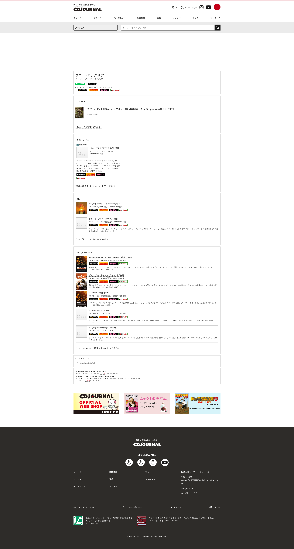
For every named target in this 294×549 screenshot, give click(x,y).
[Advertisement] (147, 53)
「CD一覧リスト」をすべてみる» (91, 239)
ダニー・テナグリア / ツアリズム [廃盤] (105, 148)
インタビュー (119, 17)
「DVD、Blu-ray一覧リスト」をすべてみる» (97, 348)
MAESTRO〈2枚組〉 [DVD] (99, 293)
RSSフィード (175, 507)
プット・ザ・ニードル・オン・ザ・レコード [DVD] (106, 275)
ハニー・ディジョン (87, 362)
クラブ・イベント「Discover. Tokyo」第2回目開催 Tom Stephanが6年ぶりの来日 (129, 109)
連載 (159, 17)
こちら (102, 373)
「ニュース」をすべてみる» (88, 126)
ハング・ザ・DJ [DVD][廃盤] (99, 310)
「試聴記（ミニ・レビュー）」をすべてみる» (96, 185)
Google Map (187, 488)
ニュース (78, 17)
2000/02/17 (117, 313)
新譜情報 (141, 17)
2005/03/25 (117, 296)
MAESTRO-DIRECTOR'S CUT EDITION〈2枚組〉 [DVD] (110, 257)
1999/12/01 (105, 331)
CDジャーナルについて (84, 507)
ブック (196, 17)
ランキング (215, 17)
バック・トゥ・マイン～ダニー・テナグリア (104, 203)
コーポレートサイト (190, 493)
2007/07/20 (117, 260)
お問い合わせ (214, 507)
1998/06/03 (94, 153)
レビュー (177, 17)
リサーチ (97, 17)
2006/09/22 (117, 278)
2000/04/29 (114, 207)
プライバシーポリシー (132, 507)
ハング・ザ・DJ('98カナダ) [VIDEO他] (103, 327)
